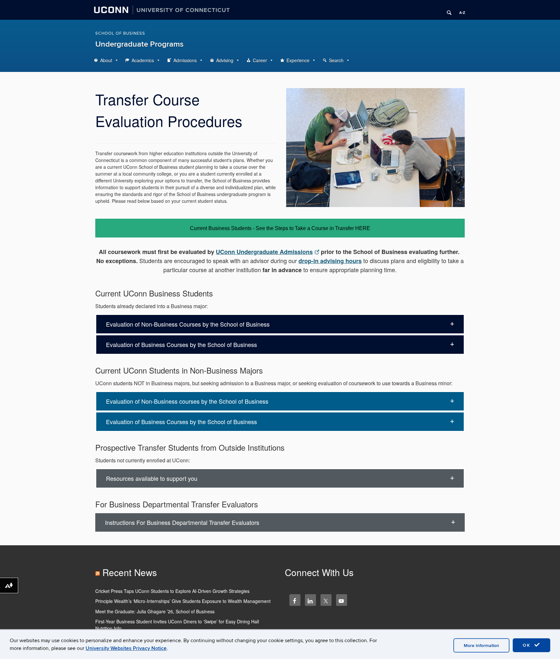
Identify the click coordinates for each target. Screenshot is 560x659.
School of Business (120, 33)
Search (336, 60)
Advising (224, 60)
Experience (297, 60)
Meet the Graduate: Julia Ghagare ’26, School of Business (155, 611)
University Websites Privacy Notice (126, 648)
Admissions (185, 60)
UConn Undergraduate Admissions (264, 252)
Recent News (129, 572)
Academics (143, 60)
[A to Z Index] (460, 10)
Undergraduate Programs (139, 44)
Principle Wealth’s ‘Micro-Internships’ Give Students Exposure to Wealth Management (183, 601)
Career (260, 60)
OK (527, 645)
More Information (481, 645)
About (106, 60)
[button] (280, 324)
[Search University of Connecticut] (447, 10)
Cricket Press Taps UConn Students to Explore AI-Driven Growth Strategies (172, 591)
